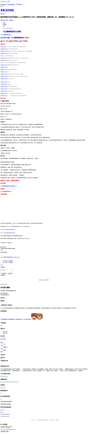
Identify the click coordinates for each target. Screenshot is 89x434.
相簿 (4, 22)
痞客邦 (8, 257)
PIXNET (34, 419)
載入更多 (2, 267)
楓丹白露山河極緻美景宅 (5, 414)
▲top (2, 264)
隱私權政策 (52, 419)
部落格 (4, 24)
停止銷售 (11, 262)
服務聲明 (57, 419)
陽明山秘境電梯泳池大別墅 (5, 416)
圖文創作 (11, 260)
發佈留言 (2, 275)
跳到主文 (3, 13)
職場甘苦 (11, 20)
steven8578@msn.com (10, 232)
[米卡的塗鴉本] (27, 319)
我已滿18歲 (3, 431)
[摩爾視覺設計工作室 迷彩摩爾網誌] (7, 319)
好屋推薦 (2, 412)
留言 (11, 257)
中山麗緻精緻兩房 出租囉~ (12, 31)
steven (2, 249)
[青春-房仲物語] (1, 411)
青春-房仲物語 (7, 10)
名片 (4, 26)
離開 (7, 431)
